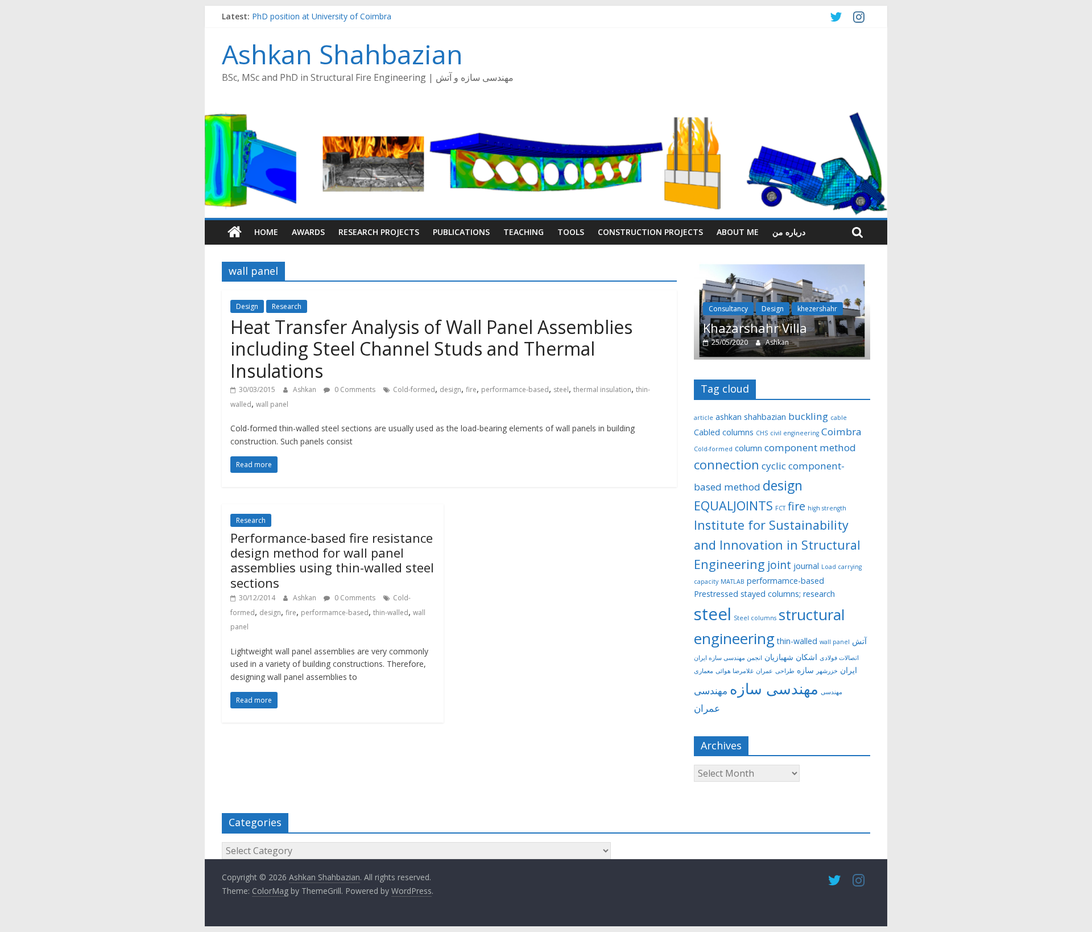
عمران (764, 671)
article (703, 418)
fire (471, 389)
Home (266, 231)
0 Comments (354, 389)
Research (286, 306)
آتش (859, 641)
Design (247, 306)
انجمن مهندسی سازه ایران (728, 658)
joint (779, 564)
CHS (762, 433)
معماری (703, 671)
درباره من (788, 231)
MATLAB (732, 581)
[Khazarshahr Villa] (782, 267)
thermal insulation (602, 389)
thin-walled (390, 612)
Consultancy (728, 309)
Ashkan (305, 389)
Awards (308, 231)
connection (726, 464)
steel (561, 389)
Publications (461, 231)
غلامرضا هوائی (734, 671)
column (748, 448)
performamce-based (515, 389)
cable (838, 418)
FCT (780, 508)
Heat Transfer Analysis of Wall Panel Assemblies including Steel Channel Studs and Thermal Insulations (431, 349)
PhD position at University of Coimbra (321, 16)
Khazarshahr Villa (755, 327)
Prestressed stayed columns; (747, 593)
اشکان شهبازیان (790, 656)
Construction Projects (650, 231)
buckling (808, 416)
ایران (848, 670)
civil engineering (794, 433)
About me (738, 231)
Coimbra (841, 431)
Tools (570, 231)
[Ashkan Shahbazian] (234, 232)
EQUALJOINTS (733, 505)
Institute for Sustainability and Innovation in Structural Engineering (777, 544)
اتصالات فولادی (839, 658)
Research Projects (378, 231)
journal (806, 565)
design (450, 389)
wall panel (272, 404)
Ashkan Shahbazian (342, 54)
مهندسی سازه (774, 688)
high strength (827, 508)
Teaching (523, 231)
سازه (805, 670)
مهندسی (831, 692)
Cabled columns (724, 432)
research (819, 593)
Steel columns (755, 618)
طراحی (785, 671)
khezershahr (817, 309)
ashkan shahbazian (750, 416)
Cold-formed (414, 389)
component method (810, 447)
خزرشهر (827, 671)
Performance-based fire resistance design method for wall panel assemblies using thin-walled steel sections (332, 560)
